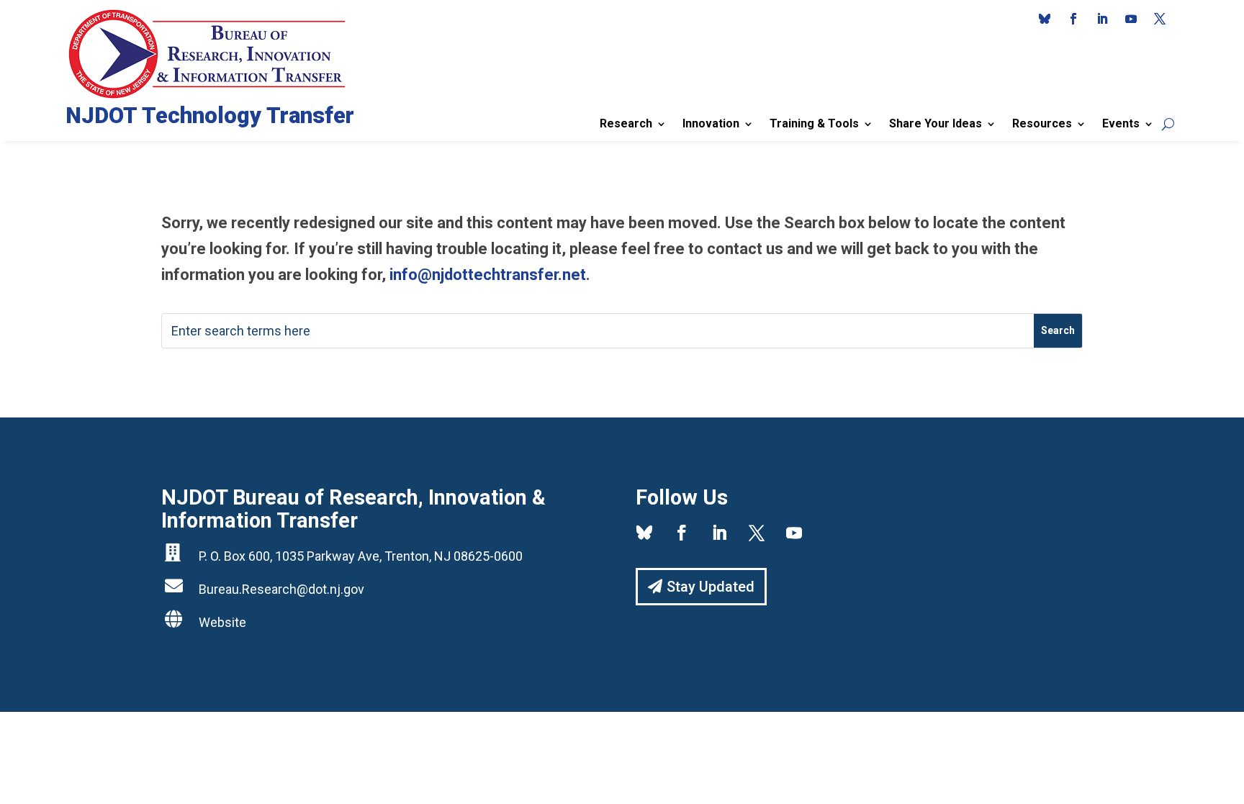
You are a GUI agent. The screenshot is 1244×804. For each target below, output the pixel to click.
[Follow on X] (1159, 18)
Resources (1042, 123)
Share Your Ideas (935, 123)
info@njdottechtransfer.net (487, 275)
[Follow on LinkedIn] (1102, 18)
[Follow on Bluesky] (1044, 18)
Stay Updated (710, 586)
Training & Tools (814, 123)
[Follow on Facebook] (1073, 18)
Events (1121, 123)
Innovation (710, 123)
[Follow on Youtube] (1130, 18)
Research (626, 123)
